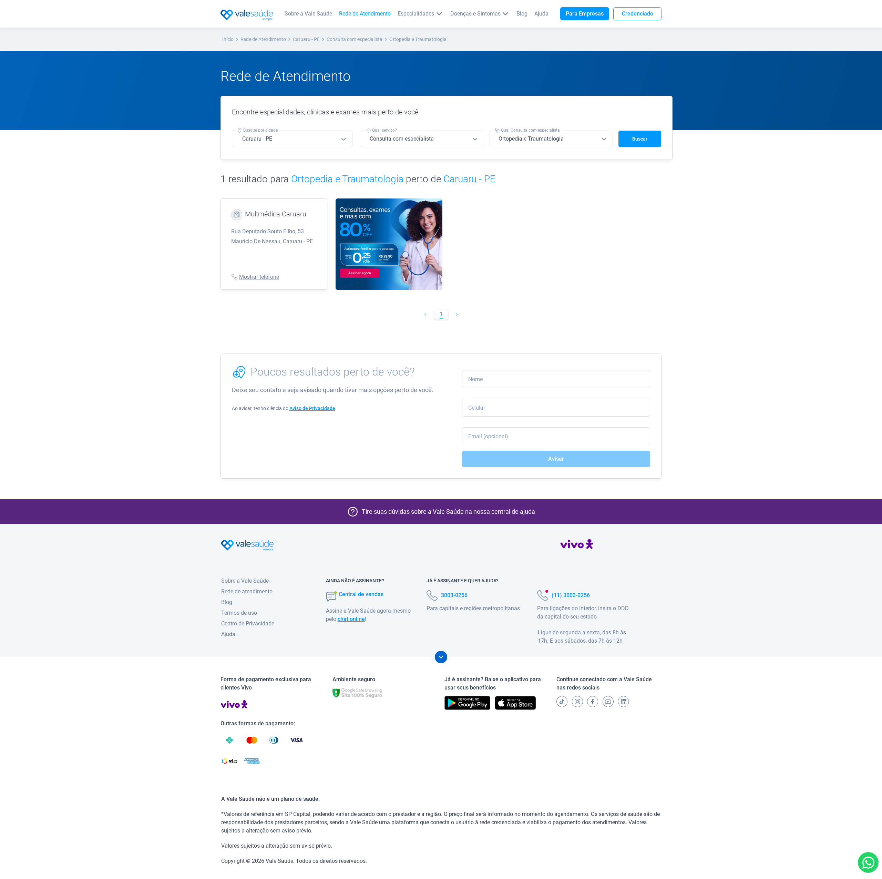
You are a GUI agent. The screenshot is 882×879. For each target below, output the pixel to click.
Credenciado (637, 13)
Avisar (556, 459)
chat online (351, 619)
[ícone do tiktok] (561, 701)
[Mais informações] (441, 657)
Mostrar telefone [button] (259, 277)
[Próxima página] (457, 314)
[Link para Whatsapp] (868, 863)
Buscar (639, 139)
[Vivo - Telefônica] (577, 545)
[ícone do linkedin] (623, 701)
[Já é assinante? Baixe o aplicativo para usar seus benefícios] (467, 703)
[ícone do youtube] (608, 701)
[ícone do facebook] (592, 701)
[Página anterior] (425, 314)
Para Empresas (585, 13)
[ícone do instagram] (577, 701)
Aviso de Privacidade (312, 408)
